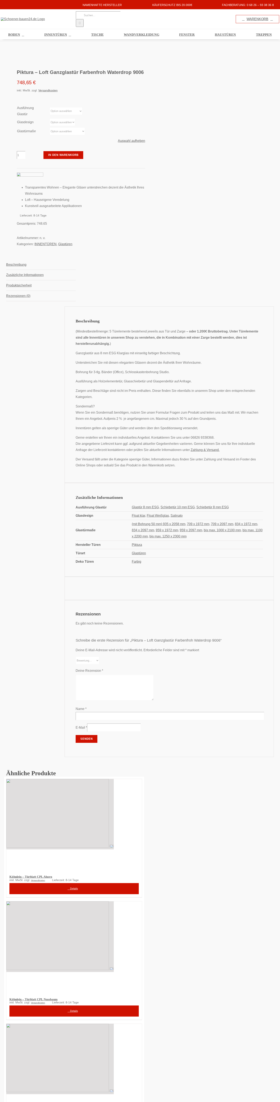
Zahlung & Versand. (205, 450)
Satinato (177, 515)
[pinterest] (20, 4)
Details (73, 888)
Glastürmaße (26, 131)
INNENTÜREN (45, 244)
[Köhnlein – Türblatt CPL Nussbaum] (74, 946)
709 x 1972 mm (198, 524)
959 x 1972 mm (167, 530)
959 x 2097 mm (191, 530)
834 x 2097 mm (143, 530)
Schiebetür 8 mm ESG (212, 507)
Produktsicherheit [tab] (19, 285)
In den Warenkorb (63, 154)
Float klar (138, 515)
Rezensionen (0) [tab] (18, 296)
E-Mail (81, 727)
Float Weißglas (158, 515)
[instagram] (14, 4)
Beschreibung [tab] (16, 264)
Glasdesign (25, 122)
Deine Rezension (89, 670)
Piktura (137, 544)
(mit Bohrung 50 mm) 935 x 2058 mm (158, 524)
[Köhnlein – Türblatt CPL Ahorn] (74, 824)
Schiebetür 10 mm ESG (177, 507)
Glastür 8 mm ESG (145, 507)
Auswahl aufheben (131, 141)
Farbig (136, 561)
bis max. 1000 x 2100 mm (222, 530)
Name (81, 709)
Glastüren (65, 244)
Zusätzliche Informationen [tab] (25, 275)
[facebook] (7, 4)
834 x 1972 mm (246, 524)
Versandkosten (48, 90)
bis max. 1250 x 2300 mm (168, 536)
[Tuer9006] (70, 55)
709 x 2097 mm (222, 524)
